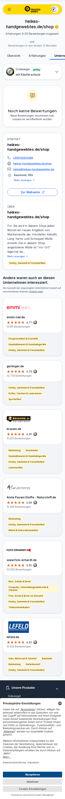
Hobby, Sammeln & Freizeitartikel (27, 263)
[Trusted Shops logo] (32, 9)
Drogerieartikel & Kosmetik (23, 338)
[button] (9, 9)
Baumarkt (47, 658)
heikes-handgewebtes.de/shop (32, 163)
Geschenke (32, 450)
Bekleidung (14, 450)
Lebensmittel (15, 467)
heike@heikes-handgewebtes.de (33, 169)
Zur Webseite (30, 192)
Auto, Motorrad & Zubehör (22, 658)
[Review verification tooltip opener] (56, 27)
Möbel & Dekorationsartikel (23, 530)
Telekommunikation (19, 607)
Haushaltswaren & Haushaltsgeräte (27, 344)
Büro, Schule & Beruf (19, 581)
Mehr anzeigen (22, 180)
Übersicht (13, 55)
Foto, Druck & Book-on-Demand (25, 595)
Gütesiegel (14, 696)
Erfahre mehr (36, 291)
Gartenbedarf (33, 664)
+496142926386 (23, 157)
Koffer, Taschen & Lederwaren (25, 393)
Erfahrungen (37, 55)
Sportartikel (14, 399)
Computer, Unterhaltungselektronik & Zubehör (28, 588)
